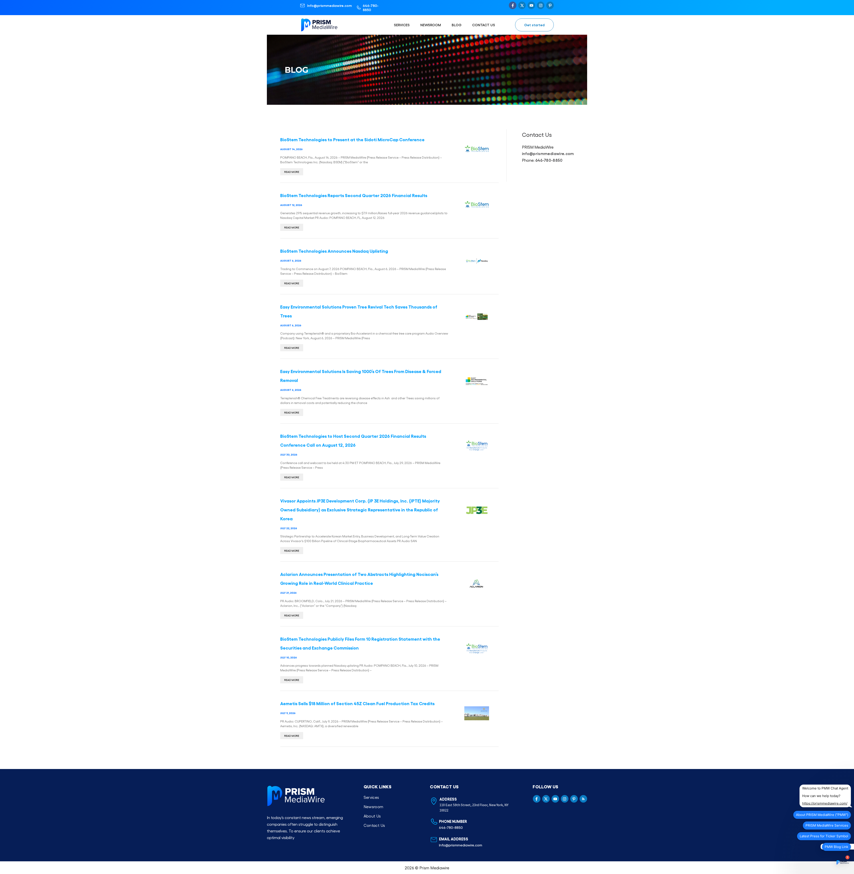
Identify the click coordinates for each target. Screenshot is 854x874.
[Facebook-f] (512, 5)
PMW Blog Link (836, 847)
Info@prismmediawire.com (329, 5)
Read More (291, 171)
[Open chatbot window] (842, 862)
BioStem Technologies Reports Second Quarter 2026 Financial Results (353, 195)
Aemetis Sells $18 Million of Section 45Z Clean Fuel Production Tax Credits (357, 703)
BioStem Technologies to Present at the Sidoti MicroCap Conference (352, 139)
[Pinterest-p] (550, 5)
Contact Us (483, 25)
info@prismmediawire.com (548, 153)
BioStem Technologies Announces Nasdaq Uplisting (334, 250)
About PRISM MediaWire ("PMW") (822, 815)
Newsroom (430, 25)
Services (402, 25)
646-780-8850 (371, 7)
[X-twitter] (522, 5)
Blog (456, 25)
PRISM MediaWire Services (827, 825)
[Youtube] (531, 5)
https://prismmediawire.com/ (824, 803)
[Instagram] (540, 5)
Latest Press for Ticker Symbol (824, 836)
